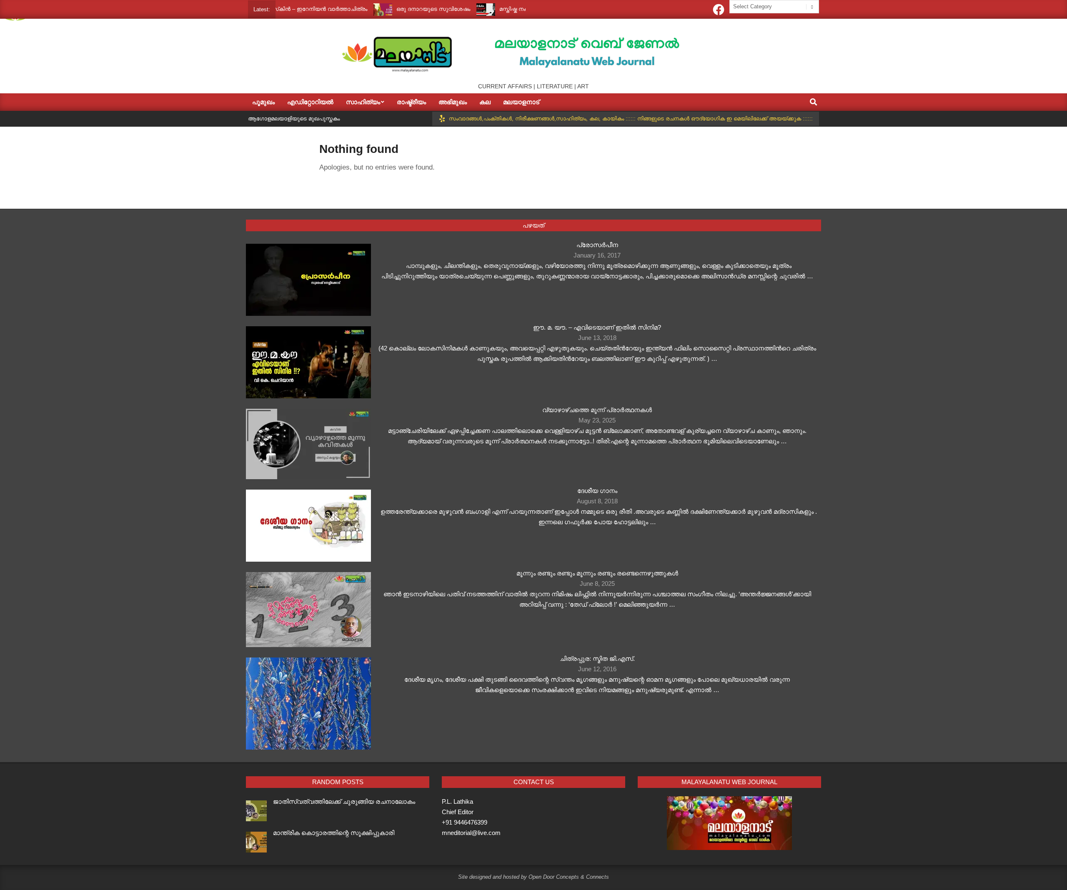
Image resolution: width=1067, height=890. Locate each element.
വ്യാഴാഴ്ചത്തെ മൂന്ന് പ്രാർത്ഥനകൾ (597, 409)
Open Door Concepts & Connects (568, 877)
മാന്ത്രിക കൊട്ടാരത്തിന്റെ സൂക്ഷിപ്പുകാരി (333, 832)
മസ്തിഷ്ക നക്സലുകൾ (501, 9)
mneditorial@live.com (471, 832)
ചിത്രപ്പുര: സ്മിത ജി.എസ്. (597, 658)
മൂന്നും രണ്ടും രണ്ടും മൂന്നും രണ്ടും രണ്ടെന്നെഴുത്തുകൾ (597, 573)
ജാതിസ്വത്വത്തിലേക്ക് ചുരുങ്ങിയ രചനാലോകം (344, 801)
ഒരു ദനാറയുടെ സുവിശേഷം (409, 9)
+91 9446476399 (464, 822)
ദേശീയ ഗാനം (597, 490)
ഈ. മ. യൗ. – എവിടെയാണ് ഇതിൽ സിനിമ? (597, 327)
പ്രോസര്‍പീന (597, 244)
